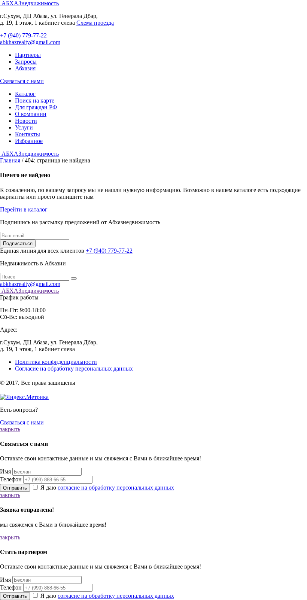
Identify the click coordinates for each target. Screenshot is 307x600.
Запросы (26, 61)
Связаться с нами (22, 81)
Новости (26, 121)
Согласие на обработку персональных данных (74, 368)
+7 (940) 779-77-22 (23, 35)
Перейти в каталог (24, 209)
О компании (30, 114)
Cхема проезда (95, 22)
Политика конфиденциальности (56, 362)
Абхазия (25, 68)
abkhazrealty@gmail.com (30, 42)
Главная (10, 160)
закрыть (10, 429)
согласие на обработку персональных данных (116, 487)
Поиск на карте (34, 100)
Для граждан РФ (36, 107)
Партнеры (28, 55)
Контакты (27, 134)
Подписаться (18, 243)
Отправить (15, 488)
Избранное (29, 141)
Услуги (24, 127)
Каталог (25, 94)
